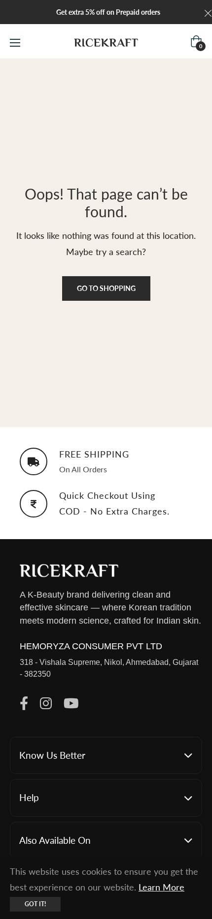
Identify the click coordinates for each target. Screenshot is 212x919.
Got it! (35, 904)
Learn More (161, 887)
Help (29, 797)
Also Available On (55, 840)
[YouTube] (71, 704)
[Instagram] (46, 704)
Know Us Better (52, 755)
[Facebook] (24, 704)
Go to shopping (106, 288)
